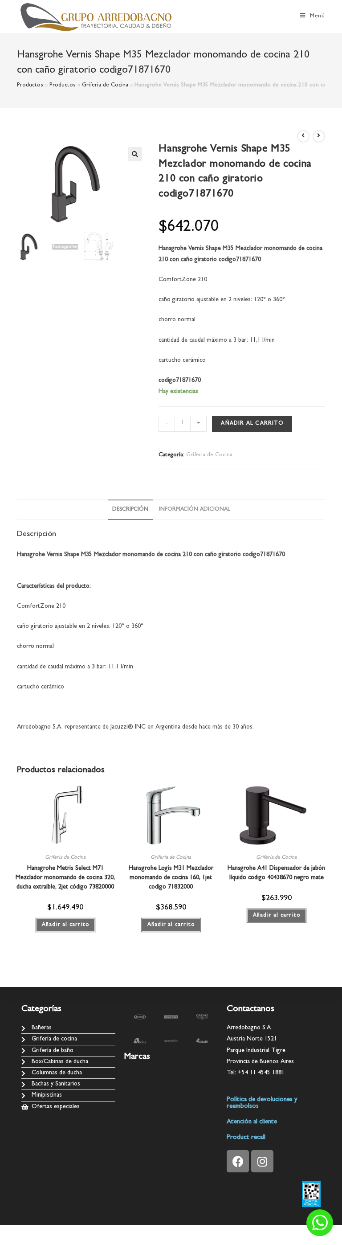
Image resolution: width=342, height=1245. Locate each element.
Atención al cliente (252, 1122)
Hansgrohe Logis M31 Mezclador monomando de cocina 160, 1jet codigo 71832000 (171, 877)
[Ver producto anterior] (303, 136)
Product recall (246, 1137)
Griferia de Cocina (105, 85)
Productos (30, 85)
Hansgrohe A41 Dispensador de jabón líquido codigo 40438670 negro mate (276, 873)
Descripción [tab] (130, 509)
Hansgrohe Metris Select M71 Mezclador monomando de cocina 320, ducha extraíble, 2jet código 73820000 (65, 877)
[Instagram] (262, 1161)
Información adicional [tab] (194, 509)
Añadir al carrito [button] (65, 925)
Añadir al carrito (252, 423)
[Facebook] (238, 1161)
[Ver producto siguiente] (319, 136)
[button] (135, 154)
